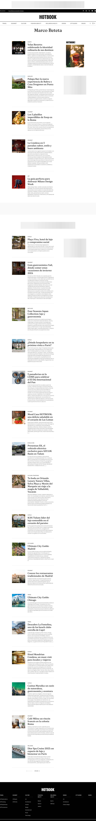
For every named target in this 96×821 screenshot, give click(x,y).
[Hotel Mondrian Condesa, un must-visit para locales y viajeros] (18, 668)
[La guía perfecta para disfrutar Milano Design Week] (18, 182)
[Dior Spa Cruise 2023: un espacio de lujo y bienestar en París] (18, 763)
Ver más (36, 782)
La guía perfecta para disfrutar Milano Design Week (40, 181)
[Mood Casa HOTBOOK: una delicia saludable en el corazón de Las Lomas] (18, 428)
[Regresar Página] (29, 782)
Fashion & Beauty (36, 23)
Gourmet (14, 23)
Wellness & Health (51, 23)
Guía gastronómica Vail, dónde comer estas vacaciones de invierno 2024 (40, 280)
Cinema (27, 815)
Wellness (30, 757)
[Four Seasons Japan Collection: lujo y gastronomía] (18, 325)
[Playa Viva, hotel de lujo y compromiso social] (18, 253)
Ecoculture (31, 454)
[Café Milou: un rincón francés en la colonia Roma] (18, 733)
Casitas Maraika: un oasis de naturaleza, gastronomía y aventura (41, 700)
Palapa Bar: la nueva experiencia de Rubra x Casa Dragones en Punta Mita (40, 83)
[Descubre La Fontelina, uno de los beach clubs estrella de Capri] (18, 639)
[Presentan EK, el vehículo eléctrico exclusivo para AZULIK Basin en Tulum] (18, 460)
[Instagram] (86, 11)
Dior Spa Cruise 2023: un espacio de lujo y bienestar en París (41, 762)
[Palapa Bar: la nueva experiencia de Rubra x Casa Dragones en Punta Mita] (18, 82)
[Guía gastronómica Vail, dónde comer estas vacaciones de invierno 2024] (18, 279)
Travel (4, 23)
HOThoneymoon (3, 818)
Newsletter (2, 11)
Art (29, 176)
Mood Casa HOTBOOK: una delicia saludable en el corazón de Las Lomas (40, 428)
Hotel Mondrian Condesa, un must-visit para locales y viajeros (40, 668)
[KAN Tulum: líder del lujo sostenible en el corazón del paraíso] (18, 532)
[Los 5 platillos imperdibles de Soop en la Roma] (18, 117)
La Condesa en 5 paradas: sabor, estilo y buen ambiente (40, 145)
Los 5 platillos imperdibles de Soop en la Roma (40, 117)
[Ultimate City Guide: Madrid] (18, 560)
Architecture (28, 813)
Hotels (30, 248)
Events (29, 42)
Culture (23, 23)
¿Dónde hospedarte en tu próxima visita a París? (41, 355)
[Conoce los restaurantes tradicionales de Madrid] (18, 587)
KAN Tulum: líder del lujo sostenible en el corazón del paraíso (39, 532)
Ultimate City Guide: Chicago (38, 610)
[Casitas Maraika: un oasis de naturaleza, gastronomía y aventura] (18, 700)
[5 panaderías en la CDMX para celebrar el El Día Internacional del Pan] (18, 388)
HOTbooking (3, 813)
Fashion (39, 815)
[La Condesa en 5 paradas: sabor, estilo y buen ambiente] (18, 146)
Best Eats (30, 319)
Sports (51, 812)
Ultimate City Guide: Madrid (38, 558)
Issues (83, 23)
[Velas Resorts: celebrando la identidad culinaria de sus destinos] (18, 47)
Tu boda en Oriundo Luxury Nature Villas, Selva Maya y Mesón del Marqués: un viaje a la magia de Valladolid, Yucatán (40, 496)
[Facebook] (83, 11)
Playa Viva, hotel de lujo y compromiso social (40, 252)
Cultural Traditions (33, 486)
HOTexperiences (3, 815)
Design (64, 23)
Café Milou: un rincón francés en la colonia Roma (39, 732)
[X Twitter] (89, 11)
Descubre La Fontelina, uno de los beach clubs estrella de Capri (40, 638)
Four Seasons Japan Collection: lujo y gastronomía (38, 325)
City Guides (73, 23)
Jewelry (39, 817)
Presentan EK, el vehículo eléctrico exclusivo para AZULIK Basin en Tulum (40, 461)
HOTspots (15, 810)
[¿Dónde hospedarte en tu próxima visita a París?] (18, 357)
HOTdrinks (15, 813)
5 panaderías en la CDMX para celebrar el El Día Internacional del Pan (39, 389)
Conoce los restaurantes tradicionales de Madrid (40, 586)
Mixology (30, 76)
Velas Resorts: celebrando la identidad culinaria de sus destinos (40, 47)
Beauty (39, 812)
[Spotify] (95, 11)
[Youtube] (92, 11)
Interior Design (66, 815)
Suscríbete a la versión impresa (16, 11)
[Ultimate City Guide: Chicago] (18, 611)
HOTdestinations (4, 810)
